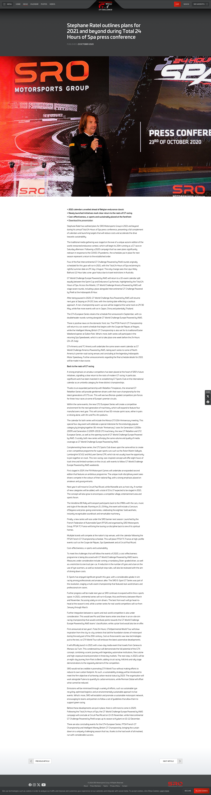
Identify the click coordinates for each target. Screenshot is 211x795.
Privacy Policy (115, 786)
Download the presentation (81, 220)
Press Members (95, 786)
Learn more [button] (164, 791)
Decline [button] (188, 791)
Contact (124, 786)
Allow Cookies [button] (202, 791)
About (86, 786)
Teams (105, 786)
